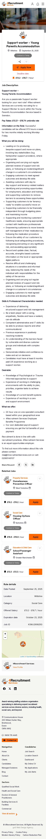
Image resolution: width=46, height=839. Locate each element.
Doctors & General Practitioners (9, 796)
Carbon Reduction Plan (32, 835)
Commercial (6, 809)
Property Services (20, 478)
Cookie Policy (21, 832)
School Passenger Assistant (22, 552)
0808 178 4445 (11, 735)
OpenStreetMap (31, 657)
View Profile (18, 667)
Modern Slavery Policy (11, 835)
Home (4, 751)
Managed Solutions (9, 768)
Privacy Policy (7, 832)
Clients (4, 760)
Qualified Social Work (10, 787)
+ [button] (5, 633)
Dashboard (29, 760)
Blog (4, 772)
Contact (5, 776)
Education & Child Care (22, 547)
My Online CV (30, 764)
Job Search (29, 751)
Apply (35, 502)
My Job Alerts (30, 772)
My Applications (31, 768)
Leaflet (22, 657)
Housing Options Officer (21, 517)
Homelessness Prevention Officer (22, 482)
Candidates (6, 764)
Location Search (31, 755)
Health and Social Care (11, 791)
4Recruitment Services (23, 663)
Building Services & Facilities (9, 803)
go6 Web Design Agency (23, 827)
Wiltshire (38, 596)
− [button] (5, 637)
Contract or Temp (23, 55)
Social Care (17, 513)
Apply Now (25, 67)
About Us (5, 755)
